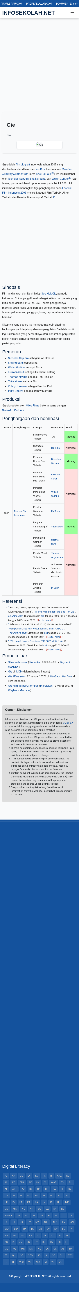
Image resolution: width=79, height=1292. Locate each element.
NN (31, 1208)
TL (6, 1262)
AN (72, 1222)
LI (66, 1242)
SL (26, 1215)
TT (63, 1215)
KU (44, 1242)
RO (62, 1208)
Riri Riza (40, 169)
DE (21, 1175)
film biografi (23, 164)
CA (54, 1189)
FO (63, 1228)
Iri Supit (55, 587)
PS (6, 1255)
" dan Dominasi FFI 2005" (30, 641)
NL (67, 1175)
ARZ (59, 1175)
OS (6, 1242)
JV (20, 1242)
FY (71, 1228)
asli (42, 615)
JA (6, 1182)
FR (44, 1175)
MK (67, 1202)
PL (6, 1175)
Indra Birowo (15, 390)
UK (38, 1182)
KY (51, 1242)
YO (52, 1262)
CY (69, 1189)
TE (13, 1262)
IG (45, 1235)
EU (36, 1195)
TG (6, 1222)
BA (24, 1228)
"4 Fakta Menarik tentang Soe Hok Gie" (54, 611)
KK (54, 1208)
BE (46, 1189)
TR (13, 1222)
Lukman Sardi (16, 372)
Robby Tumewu (17, 386)
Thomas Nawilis (17, 377)
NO (23, 1208)
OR (55, 1248)
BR (40, 1228)
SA (21, 1255)
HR (6, 1202)
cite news (45, 620)
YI (46, 1262)
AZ (23, 1189)
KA (28, 1202)
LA (36, 1202)
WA (38, 1262)
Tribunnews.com (17, 632)
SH (41, 1215)
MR (23, 1248)
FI (49, 1215)
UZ (47, 1208)
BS (32, 1228)
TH (71, 1215)
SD (53, 1255)
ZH (62, 1182)
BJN (16, 1228)
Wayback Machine (61, 676)
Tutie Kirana (15, 381)
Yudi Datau (57, 526)
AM (64, 1222)
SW (70, 1255)
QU (13, 1255)
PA (70, 1248)
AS (62, 1248)
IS (13, 1242)
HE (20, 1202)
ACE (46, 1222)
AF (6, 1189)
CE (39, 1208)
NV (56, 1228)
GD (14, 1235)
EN (29, 1175)
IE (67, 1235)
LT (51, 1202)
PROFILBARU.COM (11, 3)
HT (36, 1242)
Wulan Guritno (60, 178)
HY (29, 1222)
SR (34, 1215)
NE (39, 1248)
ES (36, 1175)
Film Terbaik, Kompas (23, 685)
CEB (22, 1182)
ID (13, 1202)
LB (59, 1242)
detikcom (57, 641)
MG (6, 1248)
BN (38, 1189)
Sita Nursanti (37, 178)
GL (51, 1195)
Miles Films (32, 405)
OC (47, 1248)
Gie (10, 676)
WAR (53, 1182)
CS (62, 1189)
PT (13, 1182)
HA (30, 1235)
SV (30, 1182)
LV (44, 1202)
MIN (15, 1208)
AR (13, 1175)
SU (61, 1255)
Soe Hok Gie (43, 174)
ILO (52, 1235)
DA (6, 1195)
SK (18, 1215)
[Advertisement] (39, 66)
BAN (7, 1228)
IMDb (19, 671)
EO (28, 1195)
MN (31, 1248)
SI (46, 1255)
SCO (30, 1255)
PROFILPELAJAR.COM (39, 3)
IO (38, 1235)
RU (70, 1182)
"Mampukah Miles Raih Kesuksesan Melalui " (36, 628)
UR (21, 1222)
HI (67, 1195)
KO (59, 1195)
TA (56, 1215)
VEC (21, 1262)
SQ (39, 1255)
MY (37, 1222)
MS (6, 1208)
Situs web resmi (17, 662)
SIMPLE (8, 1215)
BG (31, 1189)
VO (29, 1262)
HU (58, 1202)
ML (14, 1248)
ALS (55, 1222)
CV (48, 1228)
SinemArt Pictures (13, 410)
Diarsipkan (35, 662)
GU (22, 1235)
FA (44, 1195)
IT (51, 1175)
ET (14, 1195)
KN (28, 1242)
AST (14, 1189)
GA (6, 1235)
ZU (60, 1262)
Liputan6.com (15, 615)
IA (60, 1235)
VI (45, 1182)
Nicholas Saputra (18, 178)
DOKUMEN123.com (67, 3)
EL (21, 1195)
